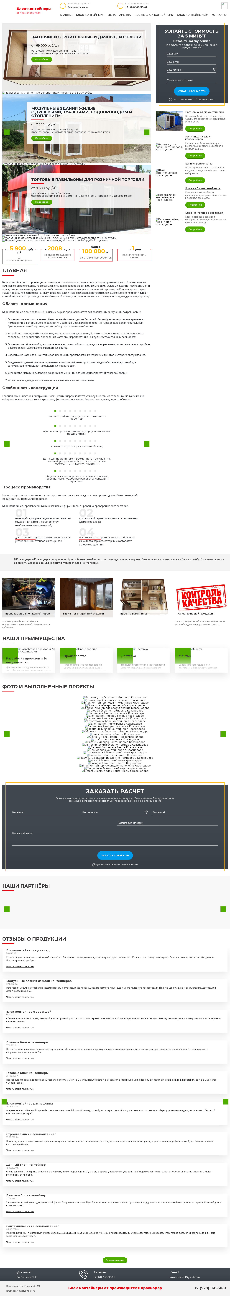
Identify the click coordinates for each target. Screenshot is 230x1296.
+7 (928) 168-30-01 (136, 7)
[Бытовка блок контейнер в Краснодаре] (115, 762)
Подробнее (41, 59)
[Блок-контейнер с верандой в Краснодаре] (169, 221)
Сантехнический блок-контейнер (32, 1226)
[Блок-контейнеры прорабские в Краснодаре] (115, 718)
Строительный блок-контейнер (31, 1134)
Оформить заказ (78, 7)
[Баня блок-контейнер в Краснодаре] (115, 734)
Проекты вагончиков (134, 613)
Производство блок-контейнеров (27, 613)
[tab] (55, 411)
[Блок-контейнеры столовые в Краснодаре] (115, 713)
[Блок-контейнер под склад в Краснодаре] (115, 715)
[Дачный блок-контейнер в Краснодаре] (115, 747)
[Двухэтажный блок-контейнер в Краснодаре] (115, 720)
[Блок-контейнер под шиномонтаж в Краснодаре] (115, 702)
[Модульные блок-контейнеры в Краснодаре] (115, 768)
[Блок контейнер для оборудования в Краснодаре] (115, 707)
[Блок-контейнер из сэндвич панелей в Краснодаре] (115, 765)
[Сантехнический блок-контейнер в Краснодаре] (115, 744)
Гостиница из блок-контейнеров (198, 137)
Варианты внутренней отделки (83, 613)
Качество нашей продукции (196, 613)
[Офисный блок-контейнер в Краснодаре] (115, 736)
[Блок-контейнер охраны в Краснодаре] (115, 723)
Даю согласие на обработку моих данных (193, 99)
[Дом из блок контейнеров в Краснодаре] (115, 749)
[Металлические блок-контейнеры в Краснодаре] (115, 770)
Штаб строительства (198, 163)
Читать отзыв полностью (20, 966)
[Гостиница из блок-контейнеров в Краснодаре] (169, 146)
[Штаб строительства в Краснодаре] (169, 172)
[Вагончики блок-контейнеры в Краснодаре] (169, 120)
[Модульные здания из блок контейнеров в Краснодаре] (115, 757)
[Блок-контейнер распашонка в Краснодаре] (115, 726)
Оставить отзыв (115, 1260)
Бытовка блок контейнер (26, 1195)
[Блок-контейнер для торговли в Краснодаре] (115, 700)
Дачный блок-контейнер (26, 1165)
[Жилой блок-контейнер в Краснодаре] (115, 760)
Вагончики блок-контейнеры (204, 112)
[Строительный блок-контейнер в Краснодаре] (115, 752)
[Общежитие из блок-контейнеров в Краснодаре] (115, 731)
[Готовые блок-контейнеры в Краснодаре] (169, 197)
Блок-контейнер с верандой (204, 213)
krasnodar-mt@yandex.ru (185, 1277)
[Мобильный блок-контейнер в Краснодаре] (115, 728)
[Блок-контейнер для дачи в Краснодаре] (115, 755)
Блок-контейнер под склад (28, 950)
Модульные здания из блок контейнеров (39, 981)
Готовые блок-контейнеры (202, 188)
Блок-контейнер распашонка (29, 1103)
